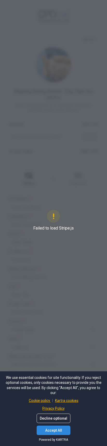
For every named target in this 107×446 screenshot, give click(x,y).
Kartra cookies (66, 400)
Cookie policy (40, 400)
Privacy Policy (53, 408)
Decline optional (53, 418)
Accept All (53, 430)
